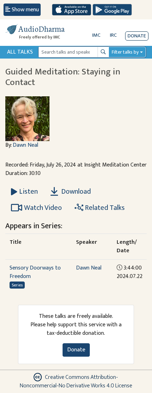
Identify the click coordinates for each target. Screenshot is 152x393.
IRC (113, 35)
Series (17, 285)
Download (75, 192)
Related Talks (104, 208)
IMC (96, 35)
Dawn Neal (25, 145)
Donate (137, 35)
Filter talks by (125, 52)
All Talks (20, 52)
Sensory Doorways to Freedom (35, 272)
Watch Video (43, 208)
